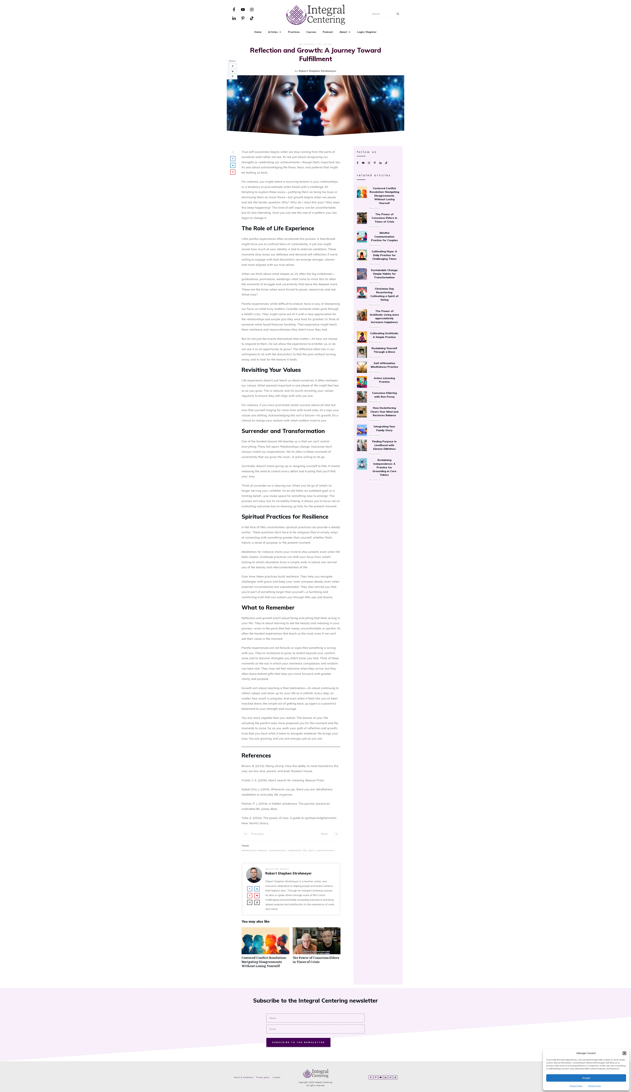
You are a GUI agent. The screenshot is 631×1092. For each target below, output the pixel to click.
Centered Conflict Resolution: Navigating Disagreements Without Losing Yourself (265, 949)
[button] (624, 1053)
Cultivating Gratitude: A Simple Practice (378, 337)
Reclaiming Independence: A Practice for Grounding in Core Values (378, 470)
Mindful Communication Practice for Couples (378, 239)
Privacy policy (262, 1077)
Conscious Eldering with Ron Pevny (378, 397)
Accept (586, 1078)
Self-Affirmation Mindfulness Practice (378, 367)
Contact (276, 1077)
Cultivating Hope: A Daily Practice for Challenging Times (378, 258)
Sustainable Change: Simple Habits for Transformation (378, 276)
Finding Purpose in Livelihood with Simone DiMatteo (378, 448)
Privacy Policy (576, 1086)
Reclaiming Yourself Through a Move (378, 352)
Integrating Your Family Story (378, 431)
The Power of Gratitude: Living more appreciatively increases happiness (378, 319)
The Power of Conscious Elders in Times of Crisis (316, 949)
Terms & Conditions (243, 1077)
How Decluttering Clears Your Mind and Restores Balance (378, 414)
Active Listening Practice (378, 382)
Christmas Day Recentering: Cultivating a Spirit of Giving (378, 297)
